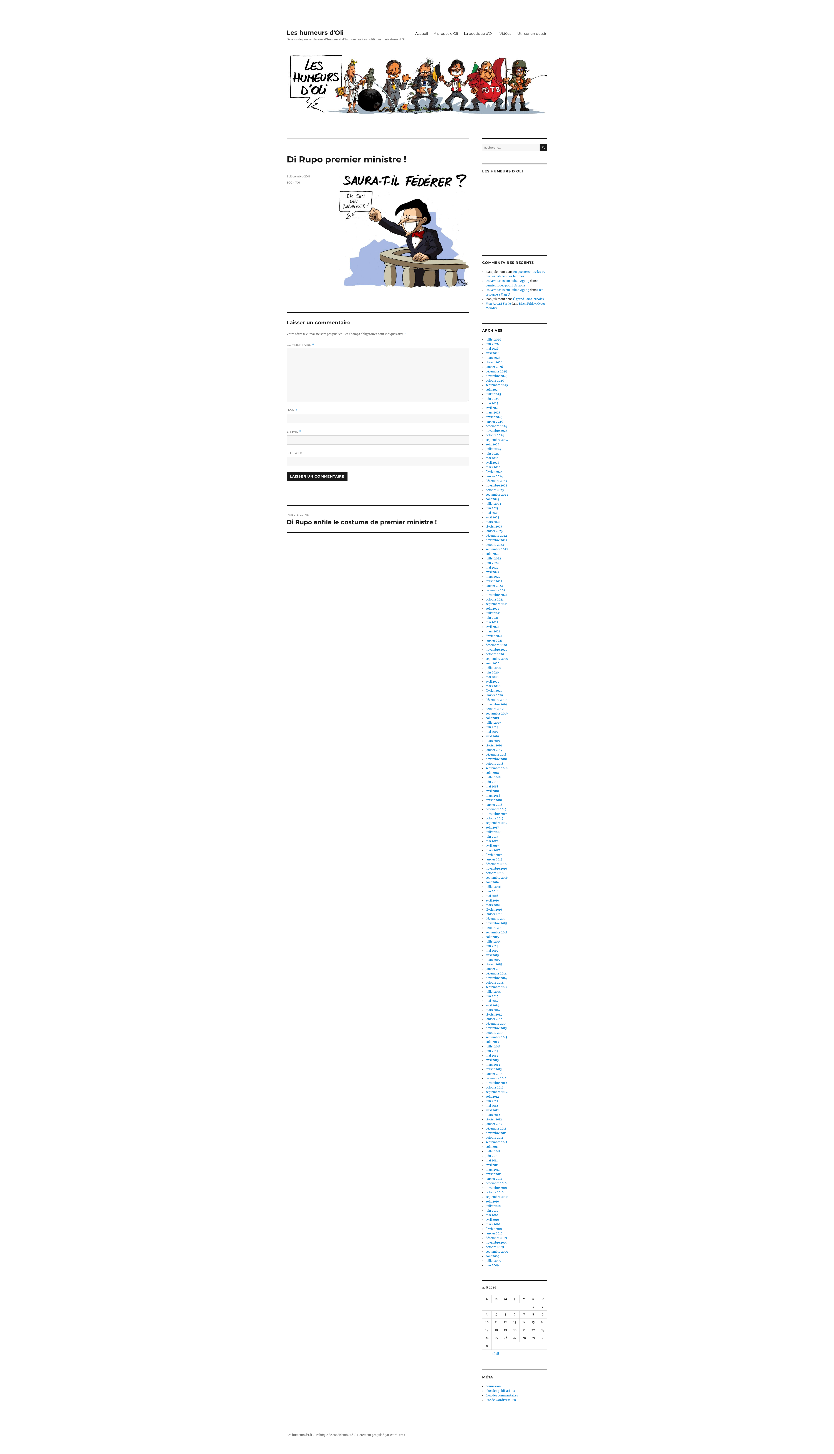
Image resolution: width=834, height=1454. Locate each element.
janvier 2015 (494, 969)
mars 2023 (493, 522)
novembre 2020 (496, 650)
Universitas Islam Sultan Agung (507, 281)
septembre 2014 (497, 987)
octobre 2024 (495, 435)
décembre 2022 (496, 536)
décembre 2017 (496, 809)
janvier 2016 (494, 914)
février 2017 (494, 855)
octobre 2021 (494, 599)
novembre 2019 (496, 704)
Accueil (421, 33)
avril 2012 (492, 1110)
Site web (294, 453)
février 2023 (494, 526)
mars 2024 (493, 467)
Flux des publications (500, 1391)
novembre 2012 (496, 1083)
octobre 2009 (495, 1247)
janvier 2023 (494, 531)
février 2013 (494, 1069)
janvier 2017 (494, 859)
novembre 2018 (496, 759)
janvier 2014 (494, 1019)
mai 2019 (492, 732)
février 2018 (494, 800)
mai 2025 (492, 403)
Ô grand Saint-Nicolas (528, 299)
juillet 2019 (493, 723)
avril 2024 (492, 463)
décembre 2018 (496, 754)
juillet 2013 (493, 1046)
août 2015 (492, 937)
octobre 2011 (494, 1138)
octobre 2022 (495, 545)
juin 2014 (492, 996)
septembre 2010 (497, 1197)
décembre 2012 (496, 1078)
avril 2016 (492, 900)
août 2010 (492, 1201)
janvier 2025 (494, 421)
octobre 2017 (494, 818)
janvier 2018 (494, 805)
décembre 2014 (496, 973)
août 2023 (492, 499)
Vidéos (505, 33)
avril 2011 (492, 1165)
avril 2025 (492, 408)
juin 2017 (492, 837)
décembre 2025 (496, 371)
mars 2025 (493, 412)
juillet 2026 (493, 339)
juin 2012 (492, 1101)
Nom (292, 410)
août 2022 (492, 554)
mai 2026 (492, 349)
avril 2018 (492, 791)
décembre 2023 (496, 481)
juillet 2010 (493, 1206)
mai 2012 (492, 1106)
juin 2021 (492, 618)
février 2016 (494, 909)
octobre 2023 (495, 490)
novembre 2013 (496, 1028)
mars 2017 (493, 850)
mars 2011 (493, 1169)
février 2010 (494, 1229)
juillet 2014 (493, 992)
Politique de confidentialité (334, 1435)
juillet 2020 (493, 668)
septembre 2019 (497, 713)
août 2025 (492, 390)
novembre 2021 (496, 595)
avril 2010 (492, 1220)
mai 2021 (492, 622)
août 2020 (492, 663)
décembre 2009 (496, 1238)
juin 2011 (492, 1156)
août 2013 (492, 1042)
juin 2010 (492, 1210)
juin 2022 (492, 563)
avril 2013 (492, 1060)
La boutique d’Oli (478, 33)
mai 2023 (492, 513)
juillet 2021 (493, 613)
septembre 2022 (497, 549)
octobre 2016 (495, 873)
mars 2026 (493, 358)
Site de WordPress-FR (501, 1400)
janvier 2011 (494, 1179)
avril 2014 (492, 1005)
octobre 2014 (494, 982)
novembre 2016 (496, 868)
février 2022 (494, 581)
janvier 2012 (494, 1124)
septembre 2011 (496, 1142)
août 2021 (492, 608)
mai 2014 (492, 1001)
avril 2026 (493, 353)
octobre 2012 (494, 1087)
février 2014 (494, 1014)
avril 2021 (492, 627)
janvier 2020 (494, 695)
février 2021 (494, 636)
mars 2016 (493, 905)
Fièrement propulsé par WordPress (381, 1435)
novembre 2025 (496, 376)
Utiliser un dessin (532, 33)
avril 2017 (492, 846)
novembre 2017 (496, 814)
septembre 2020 (497, 659)
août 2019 (492, 718)
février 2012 (494, 1119)
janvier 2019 (494, 750)
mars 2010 (493, 1224)
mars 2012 (493, 1115)
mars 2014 (493, 1010)
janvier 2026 (494, 367)
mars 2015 (493, 960)
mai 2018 (492, 786)
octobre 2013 (494, 1033)
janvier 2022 (494, 586)
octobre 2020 (495, 654)
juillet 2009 (493, 1261)
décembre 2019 (496, 700)
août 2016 (492, 882)
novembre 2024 (496, 431)
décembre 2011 (496, 1128)
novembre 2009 (497, 1242)
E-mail (294, 431)
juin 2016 (492, 891)
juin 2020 (492, 672)
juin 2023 (492, 508)
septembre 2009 (497, 1252)
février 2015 (494, 964)
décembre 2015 (496, 919)
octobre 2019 (495, 709)
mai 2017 (492, 841)
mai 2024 (492, 458)
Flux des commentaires (502, 1395)
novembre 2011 (496, 1133)
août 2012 (492, 1096)
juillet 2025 (493, 394)
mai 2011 (492, 1160)
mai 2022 (492, 567)
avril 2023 (492, 517)
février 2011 (493, 1174)
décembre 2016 (496, 864)
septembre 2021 (497, 604)
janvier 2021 (494, 640)
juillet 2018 (493, 777)
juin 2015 (492, 946)
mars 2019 (493, 741)
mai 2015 (492, 951)
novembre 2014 (496, 978)
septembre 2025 (497, 385)
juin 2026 (492, 344)
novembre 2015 (496, 923)
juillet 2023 (493, 504)
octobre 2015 (494, 928)
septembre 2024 (497, 440)
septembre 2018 (497, 768)
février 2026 (494, 362)
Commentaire (300, 345)
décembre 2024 (496, 426)
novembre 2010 (496, 1188)
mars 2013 (493, 1065)
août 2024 (492, 444)
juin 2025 (492, 399)
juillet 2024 (493, 449)
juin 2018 (492, 782)
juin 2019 (492, 727)
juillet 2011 (493, 1151)
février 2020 (494, 691)
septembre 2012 (497, 1092)
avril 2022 (492, 572)
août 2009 (493, 1256)
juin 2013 (492, 1051)
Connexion (493, 1386)
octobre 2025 (495, 380)
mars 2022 (493, 577)
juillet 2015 (493, 941)
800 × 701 (293, 182)
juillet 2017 (493, 832)
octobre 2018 (494, 764)
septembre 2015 (497, 932)
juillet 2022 (493, 558)
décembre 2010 (496, 1183)
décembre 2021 (496, 590)
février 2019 (494, 745)
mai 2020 (492, 677)
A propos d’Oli (446, 33)
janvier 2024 (494, 476)
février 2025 (494, 417)
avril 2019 (492, 736)
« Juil (495, 1353)
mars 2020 (493, 686)
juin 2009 (492, 1265)
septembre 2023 (497, 494)
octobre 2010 (494, 1192)
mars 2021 (493, 631)
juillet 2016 (493, 887)
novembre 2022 (496, 540)
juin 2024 (492, 453)
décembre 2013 (496, 1024)
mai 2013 (492, 1055)
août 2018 (492, 773)
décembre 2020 (496, 645)
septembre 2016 (497, 878)
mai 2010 (492, 1215)
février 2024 (494, 472)
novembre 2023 (496, 485)
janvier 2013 (494, 1074)
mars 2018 (493, 795)
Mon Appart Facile (498, 304)
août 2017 (492, 827)
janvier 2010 (494, 1233)
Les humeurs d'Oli (315, 32)
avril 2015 (492, 955)
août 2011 (492, 1147)
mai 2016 (492, 896)
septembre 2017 (497, 823)
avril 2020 (492, 681)
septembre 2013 (496, 1037)
